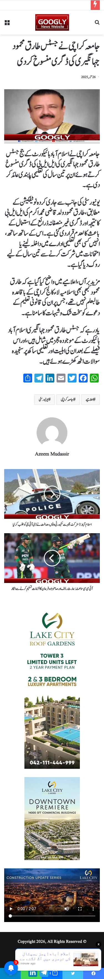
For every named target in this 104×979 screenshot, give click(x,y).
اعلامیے (89, 400)
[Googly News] (52, 22)
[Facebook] (93, 973)
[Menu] (7, 24)
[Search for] (97, 24)
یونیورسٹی (43, 400)
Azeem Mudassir (52, 454)
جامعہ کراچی (67, 400)
